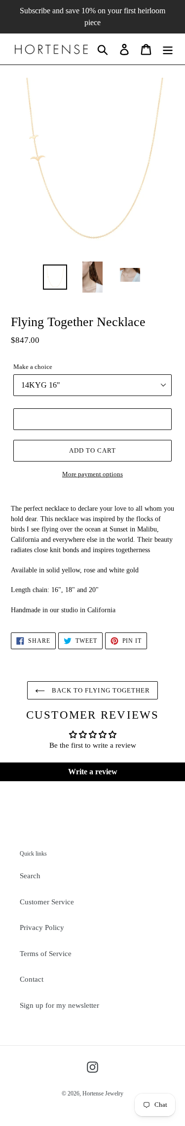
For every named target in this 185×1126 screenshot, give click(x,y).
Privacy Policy (42, 927)
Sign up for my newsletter (59, 1005)
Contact (31, 979)
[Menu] (168, 49)
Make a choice (32, 366)
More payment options (92, 474)
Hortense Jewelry (102, 1093)
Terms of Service (46, 954)
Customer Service (47, 902)
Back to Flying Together (100, 690)
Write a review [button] (92, 771)
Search (30, 876)
